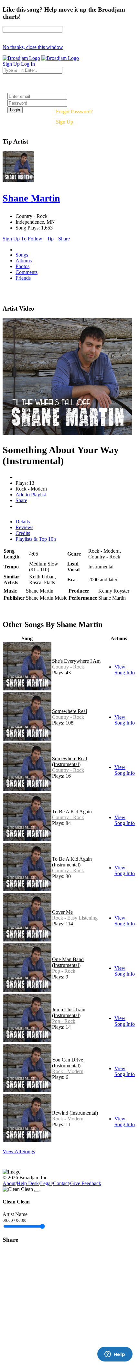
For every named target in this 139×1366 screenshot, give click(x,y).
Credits (23, 533)
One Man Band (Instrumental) (68, 962)
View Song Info (124, 669)
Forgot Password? (74, 111)
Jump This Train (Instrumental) (68, 1012)
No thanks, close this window (33, 47)
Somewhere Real (69, 711)
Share (64, 238)
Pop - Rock (63, 971)
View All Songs (19, 1151)
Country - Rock (68, 666)
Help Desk (28, 1183)
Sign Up (64, 122)
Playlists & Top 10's (36, 539)
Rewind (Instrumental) (75, 1113)
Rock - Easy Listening (75, 918)
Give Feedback (85, 1183)
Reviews (24, 527)
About (9, 1183)
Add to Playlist (31, 494)
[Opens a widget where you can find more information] (115, 1355)
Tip (50, 238)
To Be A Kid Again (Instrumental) (72, 861)
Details (23, 521)
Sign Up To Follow (22, 238)
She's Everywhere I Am (76, 661)
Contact (61, 1183)
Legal (46, 1183)
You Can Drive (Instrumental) (67, 1062)
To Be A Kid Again (72, 811)
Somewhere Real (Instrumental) (69, 761)
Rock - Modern (67, 1071)
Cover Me (62, 912)
